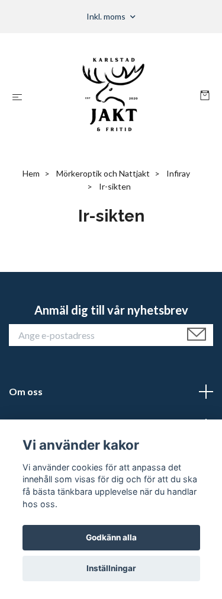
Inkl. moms (106, 16)
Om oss (26, 391)
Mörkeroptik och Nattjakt (103, 173)
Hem (31, 173)
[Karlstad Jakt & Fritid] (113, 96)
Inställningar (111, 568)
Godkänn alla (111, 537)
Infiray (178, 173)
